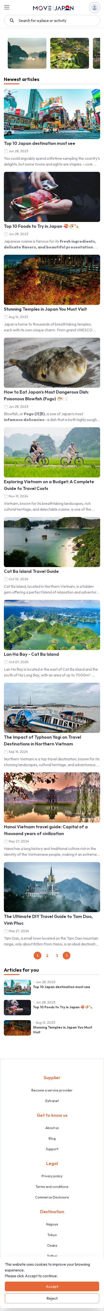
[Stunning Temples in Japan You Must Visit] (52, 280)
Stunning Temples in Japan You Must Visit (45, 309)
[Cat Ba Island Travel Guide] (52, 542)
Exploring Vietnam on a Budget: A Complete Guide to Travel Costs (49, 485)
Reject (52, 1298)
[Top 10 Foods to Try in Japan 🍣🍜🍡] (52, 197)
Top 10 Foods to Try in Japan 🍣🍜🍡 (41, 226)
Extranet (52, 1101)
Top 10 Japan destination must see (39, 143)
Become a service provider (52, 1090)
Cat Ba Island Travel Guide (31, 571)
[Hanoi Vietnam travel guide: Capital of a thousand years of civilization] (52, 797)
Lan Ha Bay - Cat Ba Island (31, 654)
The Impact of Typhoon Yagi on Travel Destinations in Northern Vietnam (42, 740)
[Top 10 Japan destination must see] (52, 114)
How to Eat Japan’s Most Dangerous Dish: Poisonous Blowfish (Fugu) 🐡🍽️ (46, 395)
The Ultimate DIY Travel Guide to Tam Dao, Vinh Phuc (48, 920)
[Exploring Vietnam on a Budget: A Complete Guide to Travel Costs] (52, 452)
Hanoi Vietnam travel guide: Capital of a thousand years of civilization (46, 830)
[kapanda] (53, 7)
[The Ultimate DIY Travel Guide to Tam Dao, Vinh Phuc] (52, 887)
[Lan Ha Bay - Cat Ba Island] (52, 625)
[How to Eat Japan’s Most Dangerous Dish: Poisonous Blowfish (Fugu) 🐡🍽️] (52, 363)
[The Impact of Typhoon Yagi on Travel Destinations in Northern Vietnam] (52, 708)
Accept (52, 1286)
